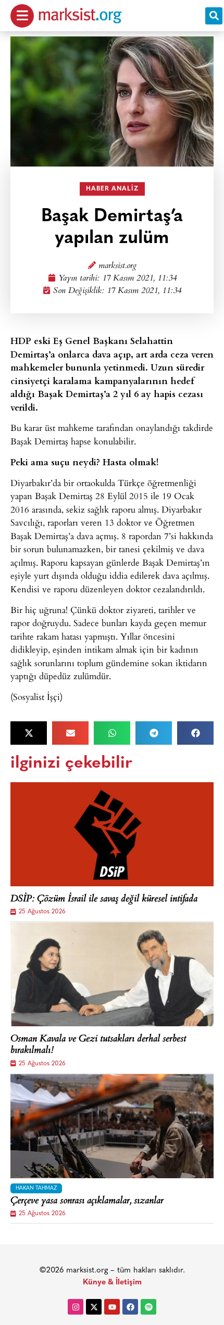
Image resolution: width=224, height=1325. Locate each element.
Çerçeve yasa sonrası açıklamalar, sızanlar (87, 1201)
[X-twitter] (94, 1307)
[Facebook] (130, 1307)
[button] (213, 15)
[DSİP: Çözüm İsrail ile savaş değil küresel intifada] (112, 834)
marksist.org (117, 266)
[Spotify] (148, 1307)
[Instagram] (75, 1307)
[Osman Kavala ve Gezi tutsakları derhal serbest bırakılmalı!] (112, 974)
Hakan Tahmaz (36, 1188)
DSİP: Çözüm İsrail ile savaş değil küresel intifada (103, 900)
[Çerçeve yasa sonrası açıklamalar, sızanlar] (112, 1126)
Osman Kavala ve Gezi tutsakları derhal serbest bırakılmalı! (98, 1045)
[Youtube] (112, 1307)
